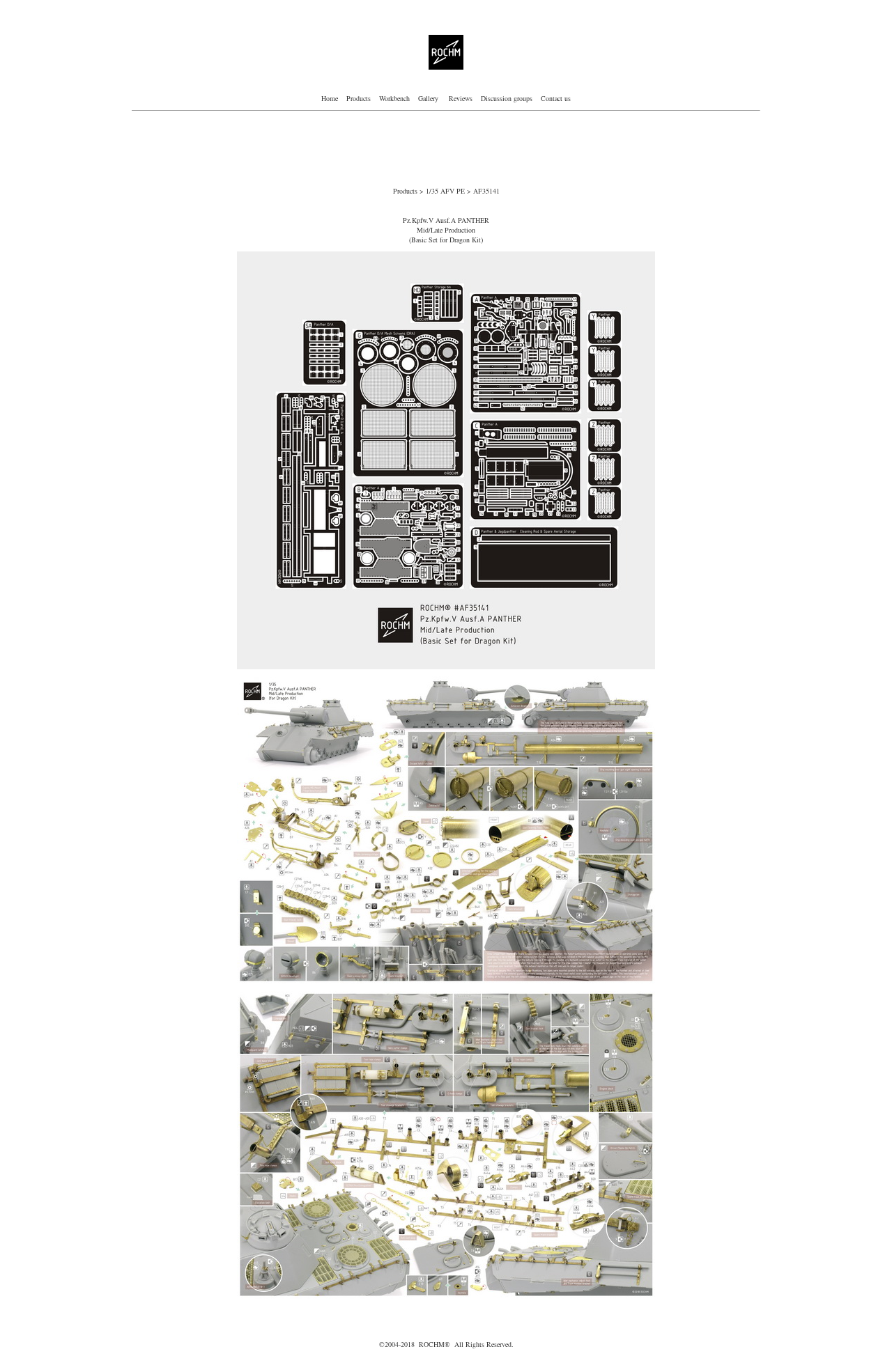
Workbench (394, 98)
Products (358, 98)
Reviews (460, 98)
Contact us (556, 98)
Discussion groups (505, 98)
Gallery (429, 98)
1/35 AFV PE (446, 191)
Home (329, 98)
